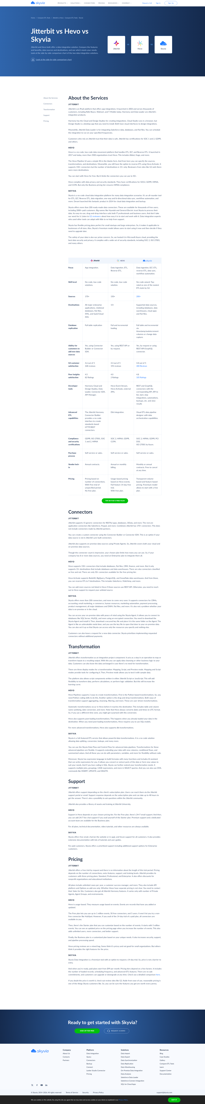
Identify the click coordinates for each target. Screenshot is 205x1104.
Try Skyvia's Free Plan (115, 501)
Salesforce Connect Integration (132, 1081)
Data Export (125, 1057)
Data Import (125, 1053)
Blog (161, 1053)
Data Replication (127, 1064)
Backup (89, 1064)
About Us (66, 1053)
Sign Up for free (87, 1031)
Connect (89, 1067)
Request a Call (147, 3)
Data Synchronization (129, 1060)
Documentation (165, 1074)
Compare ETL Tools (44, 18)
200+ (138, 297)
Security (85, 1092)
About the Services (50, 98)
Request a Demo (118, 1031)
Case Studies (164, 1057)
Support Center (165, 1070)
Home (33, 18)
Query (88, 1057)
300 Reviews (141, 366)
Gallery (162, 1060)
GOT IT (174, 1100)
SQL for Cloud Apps (128, 1084)
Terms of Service (72, 1092)
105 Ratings (141, 378)
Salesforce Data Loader (129, 1077)
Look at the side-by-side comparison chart (54, 60)
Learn (162, 1067)
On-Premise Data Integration (132, 1070)
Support (46, 115)
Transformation (49, 109)
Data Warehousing (128, 1067)
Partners (66, 1060)
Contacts (66, 1057)
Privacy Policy (98, 1092)
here (158, 975)
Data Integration (92, 1053)
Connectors (47, 104)
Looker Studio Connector (95, 1070)
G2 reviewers (95, 216)
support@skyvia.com (164, 1092)
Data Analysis (126, 1074)
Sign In (158, 3)
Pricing (46, 121)
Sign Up (171, 3)
